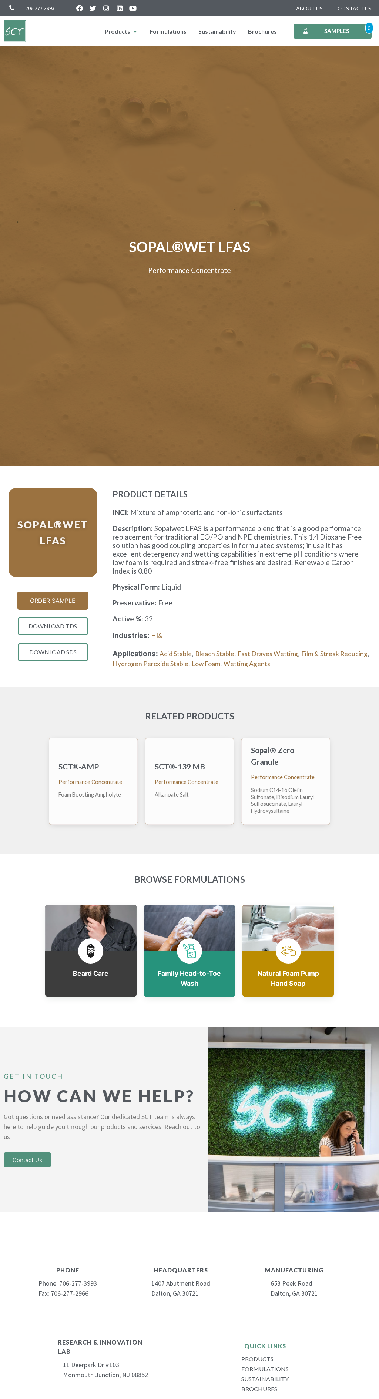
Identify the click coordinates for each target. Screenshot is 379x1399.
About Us (309, 8)
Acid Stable (176, 654)
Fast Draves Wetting (268, 654)
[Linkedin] (119, 8)
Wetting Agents (247, 664)
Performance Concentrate (189, 270)
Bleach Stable (214, 654)
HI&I (158, 636)
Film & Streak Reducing (334, 654)
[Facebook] (79, 8)
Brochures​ (259, 1388)
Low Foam (206, 664)
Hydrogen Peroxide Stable (150, 664)
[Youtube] (133, 8)
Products (257, 1358)
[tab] (121, 31)
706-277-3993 (40, 8)
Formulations (265, 1368)
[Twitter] (93, 8)
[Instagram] (106, 8)
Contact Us (355, 8)
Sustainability (265, 1378)
